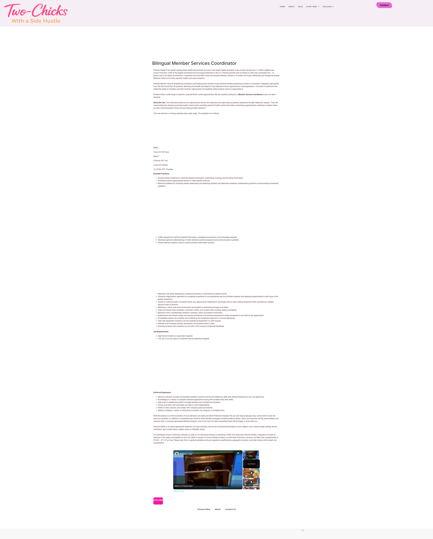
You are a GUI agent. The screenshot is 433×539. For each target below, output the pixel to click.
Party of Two (186, 453)
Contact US (230, 509)
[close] (303, 530)
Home (282, 6)
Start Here (311, 6)
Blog (300, 6)
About (291, 6)
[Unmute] (247, 458)
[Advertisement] (216, 43)
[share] (238, 453)
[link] (177, 454)
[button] (313, 6)
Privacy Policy (203, 509)
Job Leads (327, 6)
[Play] (244, 458)
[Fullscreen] (257, 458)
